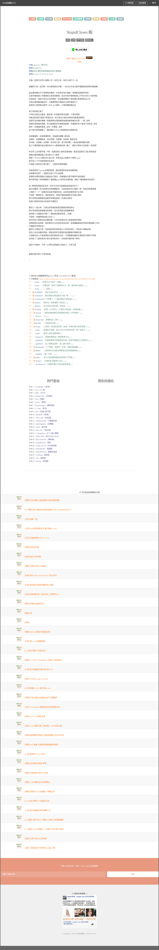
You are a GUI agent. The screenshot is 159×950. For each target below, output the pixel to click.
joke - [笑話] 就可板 (43, 412)
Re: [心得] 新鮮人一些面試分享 (37, 801)
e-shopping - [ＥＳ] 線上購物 (47, 433)
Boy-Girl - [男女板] (43, 430)
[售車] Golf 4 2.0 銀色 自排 (35, 716)
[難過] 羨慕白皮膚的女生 (34, 604)
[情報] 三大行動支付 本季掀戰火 (37, 782)
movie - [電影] (40, 402)
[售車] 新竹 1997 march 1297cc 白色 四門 (41, 575)
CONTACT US (90, 934)
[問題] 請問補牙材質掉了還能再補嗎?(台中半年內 (44, 735)
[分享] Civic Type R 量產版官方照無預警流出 (42, 707)
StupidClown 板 (79, 32)
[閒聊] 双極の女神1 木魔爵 (35, 566)
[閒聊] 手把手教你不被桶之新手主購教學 (41, 698)
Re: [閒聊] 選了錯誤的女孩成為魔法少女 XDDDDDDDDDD (48, 510)
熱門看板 (80, 40)
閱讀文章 (28, 613)
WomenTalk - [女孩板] (43, 396)
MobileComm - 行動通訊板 (46, 421)
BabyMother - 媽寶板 (44, 449)
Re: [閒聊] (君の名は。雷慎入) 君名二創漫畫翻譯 (44, 820)
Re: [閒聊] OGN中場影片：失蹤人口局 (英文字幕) (44, 829)
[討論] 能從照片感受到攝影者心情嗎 (39, 585)
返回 (79, 62)
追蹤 (68, 40)
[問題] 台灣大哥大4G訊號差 (36, 839)
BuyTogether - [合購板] (45, 424)
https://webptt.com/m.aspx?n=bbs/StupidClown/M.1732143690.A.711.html (67, 279)
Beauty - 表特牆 (42, 461)
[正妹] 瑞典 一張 (31, 519)
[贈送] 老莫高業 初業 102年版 (36, 773)
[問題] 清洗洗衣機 (32, 547)
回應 (73, 40)
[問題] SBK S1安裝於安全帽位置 (37, 632)
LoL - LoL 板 (40, 390)
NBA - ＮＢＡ (40, 393)
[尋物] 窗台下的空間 (33, 557)
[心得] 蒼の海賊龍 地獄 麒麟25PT (38, 810)
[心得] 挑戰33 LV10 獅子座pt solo (38, 688)
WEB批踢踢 (79, 934)
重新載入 (89, 40)
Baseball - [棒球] (42, 415)
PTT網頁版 (129, 3)
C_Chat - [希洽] (41, 408)
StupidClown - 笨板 (43, 443)
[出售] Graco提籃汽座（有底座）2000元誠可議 (43, 726)
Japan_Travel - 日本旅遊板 (46, 446)
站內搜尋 (142, 3)
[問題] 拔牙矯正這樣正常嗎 (35, 763)
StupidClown (78, 59)
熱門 (154, 3)
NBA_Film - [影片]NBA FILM (47, 436)
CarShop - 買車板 (42, 455)
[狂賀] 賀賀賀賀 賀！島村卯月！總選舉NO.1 (42, 594)
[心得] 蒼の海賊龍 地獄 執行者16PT (39, 669)
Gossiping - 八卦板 (42, 387)
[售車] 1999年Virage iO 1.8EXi (36, 679)
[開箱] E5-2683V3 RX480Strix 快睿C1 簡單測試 (43, 660)
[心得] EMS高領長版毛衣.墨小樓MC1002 (41, 529)
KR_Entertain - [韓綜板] (45, 439)
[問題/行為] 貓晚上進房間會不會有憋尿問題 (42, 500)
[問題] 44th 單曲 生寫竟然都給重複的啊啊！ (42, 745)
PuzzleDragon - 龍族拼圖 (44, 405)
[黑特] (27, 622)
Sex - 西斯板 (41, 458)
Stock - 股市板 (41, 427)
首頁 (68, 59)
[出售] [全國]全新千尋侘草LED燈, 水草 (40, 848)
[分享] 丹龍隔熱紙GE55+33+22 (37, 538)
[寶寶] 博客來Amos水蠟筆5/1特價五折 (40, 792)
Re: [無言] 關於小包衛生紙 (35, 651)
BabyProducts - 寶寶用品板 (46, 452)
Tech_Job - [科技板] (43, 418)
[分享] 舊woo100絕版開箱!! (35, 641)
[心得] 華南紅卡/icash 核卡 (35, 754)
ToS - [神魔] (39, 399)
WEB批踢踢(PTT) (9, 3)
